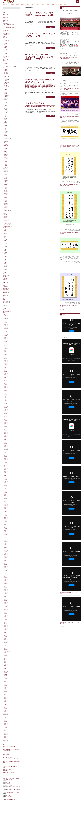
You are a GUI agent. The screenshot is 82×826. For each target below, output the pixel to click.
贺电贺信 (4, 31)
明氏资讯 (5, 475)
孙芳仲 (5, 233)
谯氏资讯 (5, 635)
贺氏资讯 (48, 86)
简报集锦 (43, 4)
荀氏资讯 (5, 599)
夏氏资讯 (5, 393)
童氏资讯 (5, 570)
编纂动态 (12, 4)
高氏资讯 (5, 697)
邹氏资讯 (5, 655)
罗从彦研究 (5, 40)
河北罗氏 (5, 197)
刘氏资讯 (47, 83)
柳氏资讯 (5, 498)
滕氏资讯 (5, 534)
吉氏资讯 (5, 381)
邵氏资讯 (5, 654)
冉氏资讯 (5, 354)
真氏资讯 (5, 556)
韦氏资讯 (5, 687)
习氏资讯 (5, 327)
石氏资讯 (5, 557)
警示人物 (5, 142)
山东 (5, 116)
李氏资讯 (32, 85)
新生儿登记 (5, 281)
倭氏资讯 (5, 345)
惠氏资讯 (5, 721)
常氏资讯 (5, 436)
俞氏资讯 (5, 341)
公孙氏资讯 (5, 350)
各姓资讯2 (5, 714)
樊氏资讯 (5, 508)
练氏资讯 (5, 577)
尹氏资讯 (40, 84)
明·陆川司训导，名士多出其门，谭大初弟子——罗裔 (40, 34)
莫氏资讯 (5, 602)
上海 (5, 108)
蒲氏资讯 (5, 610)
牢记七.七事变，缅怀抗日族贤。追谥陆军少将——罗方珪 (40, 80)
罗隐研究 (5, 53)
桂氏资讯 (5, 501)
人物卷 (26, 61)
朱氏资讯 (29, 85)
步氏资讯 (5, 511)
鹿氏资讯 (5, 705)
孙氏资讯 (44, 61)
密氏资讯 (5, 720)
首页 (4, 4)
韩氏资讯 (5, 688)
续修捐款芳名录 (5, 34)
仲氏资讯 (5, 332)
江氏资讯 (5, 517)
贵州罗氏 (5, 180)
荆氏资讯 (5, 600)
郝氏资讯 (37, 106)
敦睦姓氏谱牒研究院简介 (7, 739)
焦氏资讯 (5, 538)
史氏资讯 (5, 374)
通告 (4, 296)
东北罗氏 (5, 191)
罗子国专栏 (5, 282)
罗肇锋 (5, 260)
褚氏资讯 (5, 622)
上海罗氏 (5, 207)
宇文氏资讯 (5, 403)
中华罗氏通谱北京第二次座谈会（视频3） (66, 622)
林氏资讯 (5, 495)
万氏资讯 (5, 317)
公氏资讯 (5, 351)
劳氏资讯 (5, 361)
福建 (5, 131)
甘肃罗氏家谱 (9, 796)
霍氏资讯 (5, 685)
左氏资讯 (5, 430)
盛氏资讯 (5, 553)
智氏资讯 (5, 481)
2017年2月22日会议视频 (64, 334)
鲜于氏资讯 (5, 703)
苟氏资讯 (5, 596)
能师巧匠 (5, 85)
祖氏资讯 (5, 560)
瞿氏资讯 (5, 733)
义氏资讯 (5, 322)
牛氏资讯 (5, 541)
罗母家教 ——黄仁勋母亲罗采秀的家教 (9, 746)
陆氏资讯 (5, 677)
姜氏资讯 (5, 396)
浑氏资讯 (5, 525)
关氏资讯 (41, 83)
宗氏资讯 (5, 407)
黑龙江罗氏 (5, 194)
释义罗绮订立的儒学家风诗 (7, 769)
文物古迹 (5, 161)
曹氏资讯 (5, 482)
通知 (4, 298)
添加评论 (46, 87)
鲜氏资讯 (5, 704)
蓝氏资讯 (5, 612)
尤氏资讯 (5, 419)
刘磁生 (5, 230)
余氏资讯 (38, 83)
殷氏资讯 (5, 514)
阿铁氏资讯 (5, 675)
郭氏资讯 (5, 662)
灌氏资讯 (5, 537)
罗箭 (4, 259)
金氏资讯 (5, 665)
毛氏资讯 (5, 515)
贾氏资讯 (5, 641)
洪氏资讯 (51, 105)
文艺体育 (5, 92)
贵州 (5, 103)
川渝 (5, 96)
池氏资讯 (5, 518)
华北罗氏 (5, 196)
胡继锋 (5, 266)
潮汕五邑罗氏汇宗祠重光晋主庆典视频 (66, 592)
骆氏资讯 (5, 695)
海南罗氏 (5, 190)
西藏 (5, 132)
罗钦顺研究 (5, 52)
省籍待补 (5, 129)
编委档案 (5, 216)
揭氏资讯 (5, 466)
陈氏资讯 (31, 87)
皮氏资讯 (5, 551)
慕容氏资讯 (5, 456)
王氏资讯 (5, 543)
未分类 (4, 308)
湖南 (48, 85)
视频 (64, 314)
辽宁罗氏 (5, 193)
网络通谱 (22, 4)
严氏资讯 (5, 318)
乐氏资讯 (5, 325)
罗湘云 (5, 256)
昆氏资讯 (5, 472)
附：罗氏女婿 (6, 145)
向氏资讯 (27, 84)
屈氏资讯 (5, 423)
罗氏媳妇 (5, 144)
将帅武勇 (35, 105)
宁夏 (5, 115)
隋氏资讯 (5, 681)
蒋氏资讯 (35, 86)
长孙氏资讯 (5, 669)
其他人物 (5, 141)
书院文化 (5, 57)
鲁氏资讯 (5, 700)
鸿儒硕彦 (5, 75)
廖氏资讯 (5, 446)
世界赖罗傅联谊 (5, 286)
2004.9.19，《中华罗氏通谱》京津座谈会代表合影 (68, 116)
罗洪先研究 (5, 47)
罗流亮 (4, 798)
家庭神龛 (4, 279)
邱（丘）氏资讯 (6, 651)
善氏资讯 (5, 718)
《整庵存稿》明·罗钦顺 (7, 224)
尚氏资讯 (5, 417)
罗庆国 (5, 242)
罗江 (4, 253)
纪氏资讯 (5, 576)
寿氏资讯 (5, 413)
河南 (5, 125)
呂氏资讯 (5, 386)
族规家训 (5, 155)
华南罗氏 (5, 187)
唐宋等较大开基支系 (7, 210)
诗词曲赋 (5, 160)
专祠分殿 (4, 276)
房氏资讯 (5, 461)
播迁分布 (5, 70)
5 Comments (66, 58)
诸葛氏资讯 (5, 631)
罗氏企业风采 (5, 292)
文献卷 (4, 147)
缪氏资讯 (5, 579)
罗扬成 (5, 247)
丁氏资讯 (26, 83)
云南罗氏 (5, 200)
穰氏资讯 (5, 566)
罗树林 (5, 252)
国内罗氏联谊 (5, 289)
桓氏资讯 (5, 502)
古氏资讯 (5, 373)
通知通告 (48, 4)
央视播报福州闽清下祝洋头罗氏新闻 (8, 772)
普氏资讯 (5, 479)
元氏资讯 (5, 348)
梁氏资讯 (5, 504)
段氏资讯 (5, 512)
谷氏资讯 (5, 636)
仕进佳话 (5, 80)
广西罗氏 (5, 188)
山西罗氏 (5, 203)
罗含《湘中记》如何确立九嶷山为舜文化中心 (10, 766)
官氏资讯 (5, 409)
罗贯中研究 (5, 50)
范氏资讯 (32, 86)
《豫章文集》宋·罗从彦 (7, 226)
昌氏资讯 (5, 474)
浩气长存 (45, 85)
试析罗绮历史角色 (5, 767)
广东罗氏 (5, 174)
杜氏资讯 (5, 491)
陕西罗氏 (5, 201)
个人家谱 (4, 227)
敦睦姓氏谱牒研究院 (43, 105)
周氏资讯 (41, 61)
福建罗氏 (5, 183)
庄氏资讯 (5, 439)
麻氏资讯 (5, 707)
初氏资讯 (5, 360)
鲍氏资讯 (5, 701)
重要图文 (5, 63)
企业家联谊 (5, 291)
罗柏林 (5, 250)
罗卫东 (5, 240)
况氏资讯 (5, 357)
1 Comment (68, 185)
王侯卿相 (5, 76)
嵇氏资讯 (5, 429)
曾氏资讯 (5, 484)
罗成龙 (5, 246)
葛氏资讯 (5, 606)
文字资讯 (4, 16)
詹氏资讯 (5, 626)
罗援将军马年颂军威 (6, 754)
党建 (4, 312)
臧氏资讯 (5, 589)
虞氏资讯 (5, 618)
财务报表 (4, 36)
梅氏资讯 (5, 505)
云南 (5, 109)
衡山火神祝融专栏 (6, 283)
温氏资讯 (5, 530)
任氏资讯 (5, 334)
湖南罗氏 (5, 175)
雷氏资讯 (5, 684)
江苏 (5, 122)
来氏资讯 (5, 492)
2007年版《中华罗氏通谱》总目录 (9, 66)
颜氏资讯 (5, 691)
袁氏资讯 (39, 86)
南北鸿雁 (4, 30)
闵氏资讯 (5, 737)
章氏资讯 (5, 569)
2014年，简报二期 (6, 302)
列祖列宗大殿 (5, 275)
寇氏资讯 (5, 410)
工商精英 (5, 93)
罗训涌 (5, 263)
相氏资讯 (5, 554)
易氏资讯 (5, 476)
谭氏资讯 (45, 86)
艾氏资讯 (5, 593)
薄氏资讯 (5, 615)
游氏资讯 (5, 531)
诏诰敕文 (5, 151)
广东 (47, 61)
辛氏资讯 (5, 646)
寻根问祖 (5, 211)
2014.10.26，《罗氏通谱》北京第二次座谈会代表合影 (68, 57)
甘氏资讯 (50, 85)
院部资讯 (4, 740)
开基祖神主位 (5, 278)
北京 (5, 112)
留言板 (61, 4)
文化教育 (5, 90)
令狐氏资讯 (5, 331)
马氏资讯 (5, 694)
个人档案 (4, 229)
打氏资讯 (5, 462)
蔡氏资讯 (5, 613)
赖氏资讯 (5, 642)
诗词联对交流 (5, 33)
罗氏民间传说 (6, 219)
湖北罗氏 (5, 178)
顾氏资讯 (5, 690)
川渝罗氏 (5, 170)
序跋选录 (5, 148)
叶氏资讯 (28, 61)
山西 (5, 118)
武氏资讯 (5, 724)
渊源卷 (4, 67)
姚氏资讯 (5, 394)
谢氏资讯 (42, 86)
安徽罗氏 (5, 184)
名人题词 (5, 62)
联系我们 (57, 4)
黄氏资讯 (34, 87)
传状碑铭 (5, 152)
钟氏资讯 (5, 667)
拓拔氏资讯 (5, 465)
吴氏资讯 (38, 61)
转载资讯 (4, 20)
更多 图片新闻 (62, 309)
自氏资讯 (5, 590)
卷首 (4, 60)
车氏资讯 (5, 645)
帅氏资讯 (5, 433)
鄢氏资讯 (5, 664)
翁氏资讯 (5, 583)
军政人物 (44, 83)
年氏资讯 (5, 438)
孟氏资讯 (5, 400)
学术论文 (17, 4)
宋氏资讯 (5, 406)
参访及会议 (5, 23)
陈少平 (5, 269)
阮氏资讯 (5, 672)
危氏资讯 (5, 370)
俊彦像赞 (5, 165)
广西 (5, 119)
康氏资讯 (43, 84)
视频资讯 (4, 18)
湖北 (5, 102)
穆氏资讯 (5, 564)
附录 (4, 213)
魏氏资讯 (5, 698)
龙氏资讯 (5, 711)
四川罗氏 (5, 171)
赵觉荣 (5, 268)
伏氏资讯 (5, 335)
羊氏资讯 (5, 582)
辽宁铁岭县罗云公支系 (10, 799)
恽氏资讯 (5, 455)
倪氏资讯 (5, 344)
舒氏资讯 (5, 592)
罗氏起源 (5, 69)
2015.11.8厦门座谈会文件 (8, 24)
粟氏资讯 (5, 573)
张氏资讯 (49, 61)
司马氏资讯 (5, 380)
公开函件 (4, 295)
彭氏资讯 (49, 84)
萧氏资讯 (5, 603)
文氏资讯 (5, 468)
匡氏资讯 (5, 364)
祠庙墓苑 (5, 154)
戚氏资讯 (5, 458)
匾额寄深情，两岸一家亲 (7, 748)
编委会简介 (5, 214)
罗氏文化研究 (5, 56)
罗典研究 (5, 43)
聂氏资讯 (5, 586)
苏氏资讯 (29, 86)
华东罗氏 (5, 181)
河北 (5, 124)
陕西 (5, 135)
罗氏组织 (5, 167)
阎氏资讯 (5, 671)
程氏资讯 (53, 85)
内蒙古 (5, 111)
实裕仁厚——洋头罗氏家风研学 (7, 757)
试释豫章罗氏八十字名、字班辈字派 (13, 786)
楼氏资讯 (5, 507)
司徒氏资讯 (5, 377)
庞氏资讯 (5, 442)
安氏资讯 (5, 404)
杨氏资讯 (35, 85)
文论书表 (5, 158)
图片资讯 (4, 17)
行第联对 (5, 164)
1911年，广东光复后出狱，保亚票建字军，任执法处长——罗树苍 (39, 13)
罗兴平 (5, 239)
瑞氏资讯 (5, 544)
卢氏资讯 (5, 368)
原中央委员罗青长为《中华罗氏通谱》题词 (67, 232)
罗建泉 (5, 243)
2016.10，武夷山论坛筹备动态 (9, 27)
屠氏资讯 (5, 425)
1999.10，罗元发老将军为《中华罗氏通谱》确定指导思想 (69, 184)
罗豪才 (5, 265)
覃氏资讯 (5, 623)
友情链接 (65, 4)
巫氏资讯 (5, 432)
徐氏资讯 (5, 453)
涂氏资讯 (5, 528)
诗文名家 (5, 82)
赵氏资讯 (51, 86)
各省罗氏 (35, 61)
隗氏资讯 (5, 682)
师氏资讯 (5, 435)
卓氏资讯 (5, 367)
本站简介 (53, 4)
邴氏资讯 (5, 652)
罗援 (4, 249)
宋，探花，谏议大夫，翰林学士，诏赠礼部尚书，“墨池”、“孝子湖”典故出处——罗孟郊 (40, 56)
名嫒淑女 (5, 139)
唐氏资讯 (33, 84)
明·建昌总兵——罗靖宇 (34, 103)
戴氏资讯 (5, 459)
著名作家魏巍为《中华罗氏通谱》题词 (66, 305)
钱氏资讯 (28, 87)
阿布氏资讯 (5, 674)
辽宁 (5, 134)
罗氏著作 (33, 4)
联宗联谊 (38, 4)
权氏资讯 (5, 488)
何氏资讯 (35, 83)
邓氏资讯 (5, 648)
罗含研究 (5, 44)
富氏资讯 (5, 412)
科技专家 (5, 88)
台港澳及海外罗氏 (7, 138)
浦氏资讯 (5, 527)
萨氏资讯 (5, 605)
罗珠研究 (5, 49)
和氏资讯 (5, 389)
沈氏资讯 (42, 85)
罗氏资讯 (7, 4)
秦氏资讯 (5, 561)
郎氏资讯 (5, 658)
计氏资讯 (5, 628)
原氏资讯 (5, 371)
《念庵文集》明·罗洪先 (7, 223)
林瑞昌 (5, 236)
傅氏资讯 (5, 347)
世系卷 (4, 168)
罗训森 (5, 262)
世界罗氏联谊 (5, 288)
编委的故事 (5, 217)
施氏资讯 (5, 471)
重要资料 (5, 220)
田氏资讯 (5, 547)
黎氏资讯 (5, 710)
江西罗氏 (5, 177)
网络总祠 (27, 4)
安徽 (5, 105)
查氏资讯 (5, 497)
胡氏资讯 (5, 587)
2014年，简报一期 (6, 301)
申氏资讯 (5, 730)
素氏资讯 (5, 574)
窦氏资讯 (5, 567)
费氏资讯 (5, 638)
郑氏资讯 (5, 659)
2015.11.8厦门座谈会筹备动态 (9, 26)
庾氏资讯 (5, 445)
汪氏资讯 (5, 521)
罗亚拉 (5, 237)
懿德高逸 (5, 83)
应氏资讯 (5, 440)
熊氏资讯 (5, 540)
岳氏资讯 (5, 426)
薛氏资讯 (5, 616)
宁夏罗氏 (5, 204)
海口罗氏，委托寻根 (11, 785)
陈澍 (4, 272)
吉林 (5, 106)
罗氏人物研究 (5, 39)
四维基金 (4, 309)
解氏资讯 (5, 625)
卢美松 (5, 232)
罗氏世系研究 (5, 54)
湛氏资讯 (5, 533)
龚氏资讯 (5, 713)
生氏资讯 (5, 727)
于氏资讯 (29, 83)
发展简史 (5, 72)
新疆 (5, 121)
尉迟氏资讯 (5, 416)
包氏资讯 (5, 363)
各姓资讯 (32, 61)
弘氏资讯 (5, 448)
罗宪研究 (5, 46)
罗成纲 (5, 245)
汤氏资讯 (39, 85)
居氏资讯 (5, 422)
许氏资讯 (31, 106)
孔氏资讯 (36, 84)
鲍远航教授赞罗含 (5, 770)
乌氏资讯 (5, 324)
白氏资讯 (5, 550)
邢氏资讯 (5, 649)
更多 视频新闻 (62, 626)
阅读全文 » (52, 27)
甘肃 (5, 128)
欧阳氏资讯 (5, 510)
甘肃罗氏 (5, 206)
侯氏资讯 (5, 340)
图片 (64, 7)
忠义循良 (52, 61)
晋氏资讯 (5, 478)
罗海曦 (5, 255)
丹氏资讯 (5, 321)
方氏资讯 (5, 469)
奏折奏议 (5, 157)
